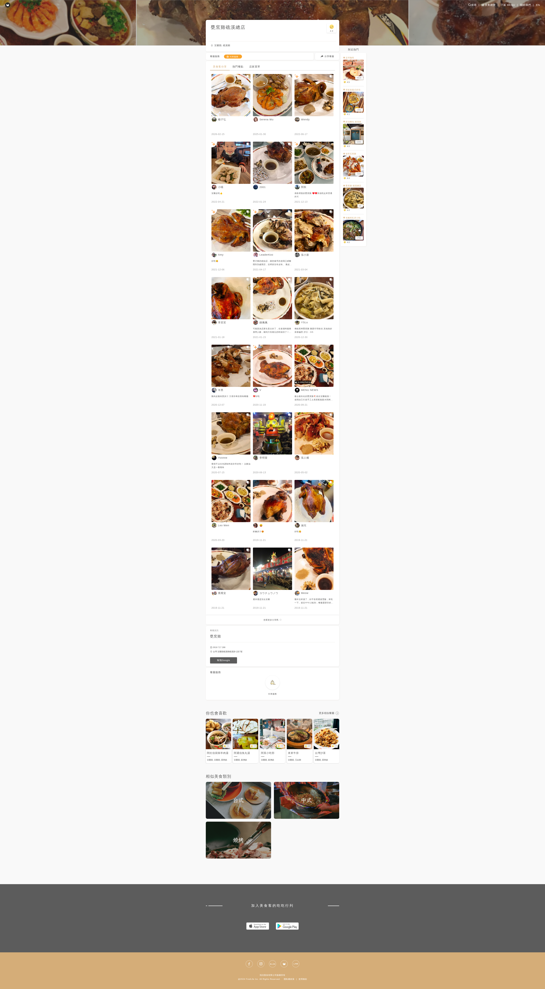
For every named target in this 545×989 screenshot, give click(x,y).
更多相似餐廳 (326, 713)
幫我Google (223, 660)
